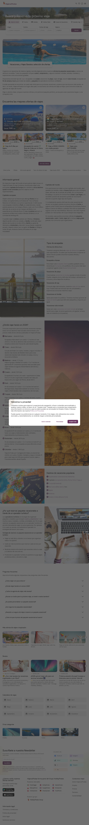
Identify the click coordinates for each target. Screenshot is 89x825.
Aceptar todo (72, 421)
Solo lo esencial (46, 421)
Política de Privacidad (37, 411)
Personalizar (59, 421)
